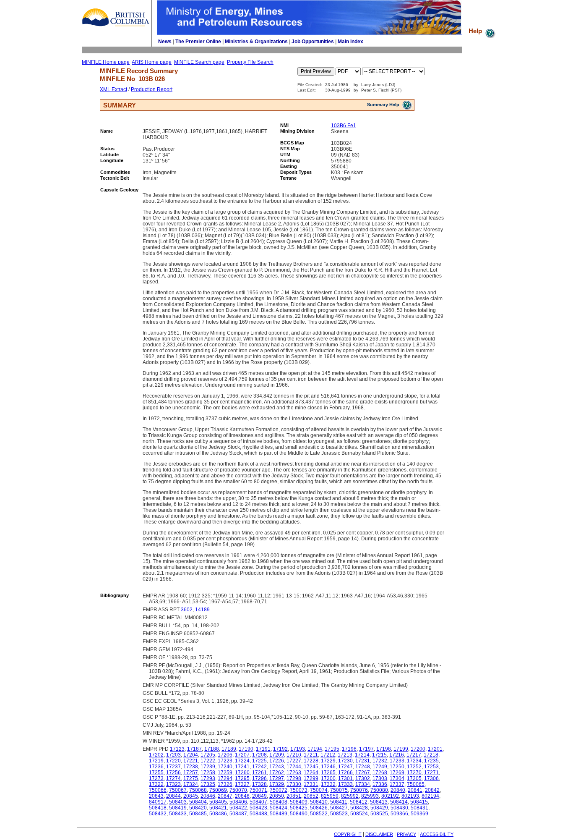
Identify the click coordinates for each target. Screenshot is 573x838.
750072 (278, 790)
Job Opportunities (313, 42)
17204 (190, 755)
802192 (390, 796)
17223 (225, 761)
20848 (242, 796)
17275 (190, 778)
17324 (190, 784)
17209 (276, 755)
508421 (218, 808)
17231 (362, 761)
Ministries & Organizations (256, 42)
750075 (339, 790)
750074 (319, 790)
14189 (202, 610)
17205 (208, 755)
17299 (311, 778)
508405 (218, 802)
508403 (178, 802)
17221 (190, 761)
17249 (379, 767)
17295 (242, 778)
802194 (430, 796)
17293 (208, 778)
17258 (208, 772)
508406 (238, 802)
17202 (156, 755)
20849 (259, 796)
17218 (431, 755)
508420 (198, 808)
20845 (190, 796)
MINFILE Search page (199, 62)
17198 (383, 749)
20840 (398, 790)
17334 (362, 784)
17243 (276, 767)
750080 (379, 790)
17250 (397, 767)
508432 (158, 814)
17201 (435, 749)
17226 (276, 761)
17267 (362, 772)
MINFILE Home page (106, 62)
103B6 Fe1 (343, 125)
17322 (156, 784)
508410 (319, 802)
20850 (276, 796)
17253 (431, 767)
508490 (298, 814)
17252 (414, 767)
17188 (211, 749)
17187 (194, 749)
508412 (358, 802)
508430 (399, 808)
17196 (349, 749)
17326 (225, 784)
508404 (198, 802)
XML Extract (113, 89)
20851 (293, 796)
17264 (311, 772)
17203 (173, 755)
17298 (293, 778)
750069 (218, 790)
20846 (208, 796)
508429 (379, 808)
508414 (399, 802)
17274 (173, 778)
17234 (414, 761)
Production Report (151, 89)
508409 (298, 802)
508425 (298, 808)
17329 (276, 784)
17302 (362, 778)
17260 (242, 772)
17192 (280, 749)
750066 (158, 790)
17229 (328, 761)
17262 (276, 772)
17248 (362, 767)
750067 (178, 790)
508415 (419, 802)
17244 (293, 767)
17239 (208, 767)
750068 (198, 790)
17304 (397, 778)
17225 (259, 761)
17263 (293, 772)
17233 (397, 761)
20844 (173, 796)
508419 (178, 808)
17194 (314, 749)
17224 (242, 761)
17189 (228, 749)
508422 (238, 808)
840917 (158, 802)
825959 (330, 796)
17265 (328, 772)
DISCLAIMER (379, 834)
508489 (278, 814)
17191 (263, 749)
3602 (187, 610)
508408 (278, 802)
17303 (379, 778)
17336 (379, 784)
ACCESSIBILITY (436, 834)
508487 (238, 814)
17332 (328, 784)
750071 (258, 790)
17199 (400, 749)
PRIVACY (406, 834)
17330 (293, 784)
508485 (198, 814)
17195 (332, 749)
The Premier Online (198, 42)
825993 (370, 796)
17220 (173, 761)
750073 (298, 790)
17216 (396, 755)
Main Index (350, 42)
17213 (345, 755)
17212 (327, 755)
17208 (259, 755)
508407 (258, 802)
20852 (311, 796)
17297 (276, 778)
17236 (156, 767)
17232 (379, 761)
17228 (311, 761)
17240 (225, 767)
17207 (242, 755)
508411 (338, 802)
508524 (359, 814)
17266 (345, 772)
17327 (242, 784)
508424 (278, 808)
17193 (297, 749)
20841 (415, 790)
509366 (399, 814)
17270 (414, 772)
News (165, 42)
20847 (225, 796)
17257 (190, 772)
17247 (345, 767)
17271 (431, 772)
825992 (350, 796)
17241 (242, 767)
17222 (208, 761)
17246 (328, 767)
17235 (431, 761)
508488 (258, 814)
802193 (410, 796)
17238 (190, 767)
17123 (177, 749)
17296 (259, 778)
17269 (397, 772)
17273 (156, 778)
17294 (225, 778)
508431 (419, 808)
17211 (311, 755)
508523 (339, 814)
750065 (416, 784)
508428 (359, 808)
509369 (419, 814)
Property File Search (250, 62)
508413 (379, 802)
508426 (319, 808)
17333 (345, 784)
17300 (328, 778)
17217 (413, 755)
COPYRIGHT (348, 834)
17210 (293, 755)
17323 (173, 784)
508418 (158, 808)
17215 (379, 755)
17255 (156, 772)
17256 (173, 772)
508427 (339, 808)
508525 (379, 814)
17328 (259, 784)
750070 (238, 790)
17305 (414, 778)
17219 (156, 761)
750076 (359, 790)
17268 (379, 772)
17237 (173, 767)
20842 (432, 790)
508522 (319, 814)
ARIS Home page (152, 62)
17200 (418, 749)
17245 (311, 767)
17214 (362, 755)
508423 (258, 808)
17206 (225, 755)
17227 (293, 761)
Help (476, 30)
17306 (431, 778)
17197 (366, 749)
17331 (311, 784)
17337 (397, 784)
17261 (259, 772)
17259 (225, 772)
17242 (259, 767)
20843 (156, 796)
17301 (345, 778)
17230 (345, 761)
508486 (218, 814)
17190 (246, 749)
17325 (208, 784)
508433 (178, 814)
